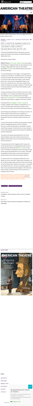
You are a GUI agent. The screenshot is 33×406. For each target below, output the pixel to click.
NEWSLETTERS (4, 383)
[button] (2, 2)
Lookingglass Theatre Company (18, 102)
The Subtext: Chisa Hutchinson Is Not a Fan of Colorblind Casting (15, 194)
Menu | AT (7, 2)
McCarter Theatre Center (18, 63)
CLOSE (30, 386)
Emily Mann (10, 68)
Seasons (3, 39)
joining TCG (26, 176)
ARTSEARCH (4, 386)
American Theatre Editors (23, 39)
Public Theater (22, 147)
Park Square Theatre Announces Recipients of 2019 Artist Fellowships (15, 201)
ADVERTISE (4, 378)
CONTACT (3, 392)
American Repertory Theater (12, 97)
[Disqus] (16, 228)
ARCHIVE (3, 389)
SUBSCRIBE (4, 380)
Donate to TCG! (16, 401)
